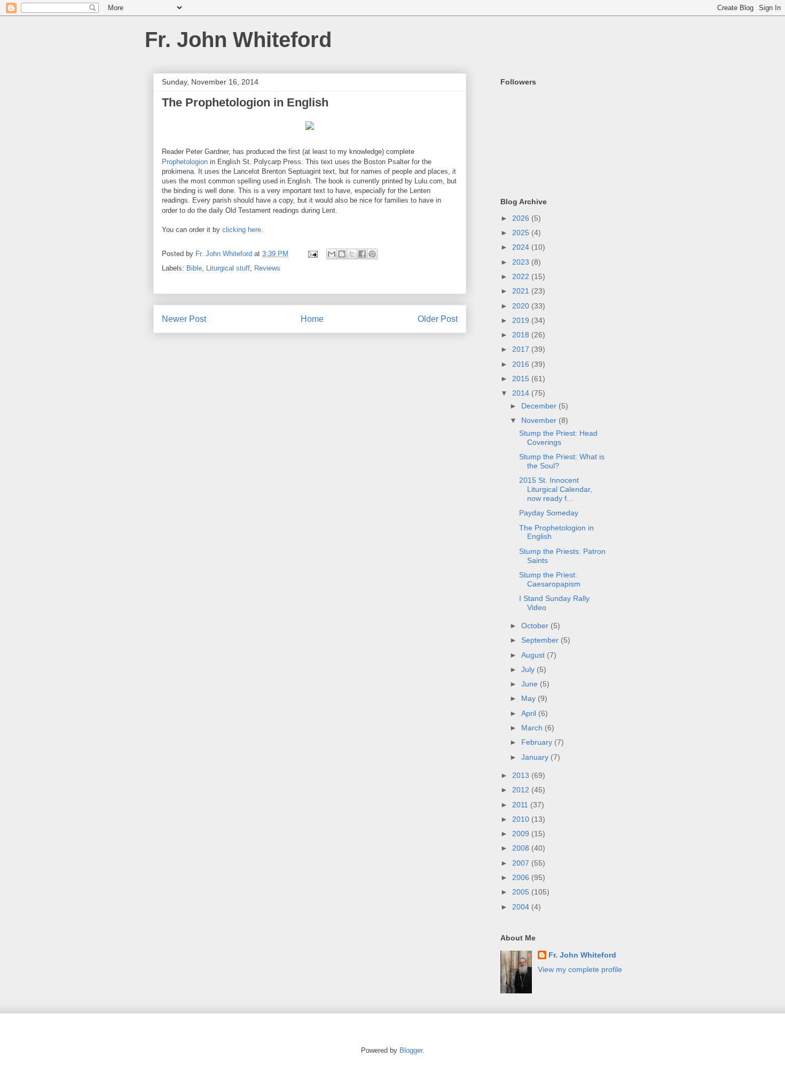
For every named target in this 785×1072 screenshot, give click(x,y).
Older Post (438, 318)
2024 (521, 247)
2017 (521, 349)
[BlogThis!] (341, 254)
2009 (521, 833)
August (534, 655)
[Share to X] (352, 254)
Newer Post (184, 318)
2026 (521, 218)
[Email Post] (312, 254)
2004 (521, 907)
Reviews (267, 268)
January (536, 757)
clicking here (241, 230)
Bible (194, 268)
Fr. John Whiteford (238, 39)
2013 (521, 775)
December (540, 406)
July (529, 669)
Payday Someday (548, 512)
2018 (521, 334)
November (540, 420)
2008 (521, 848)
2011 (521, 804)
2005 (521, 892)
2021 (521, 291)
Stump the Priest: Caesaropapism (549, 579)
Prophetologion (185, 162)
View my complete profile (580, 969)
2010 (521, 819)
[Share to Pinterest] (372, 254)
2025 (521, 232)
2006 (521, 877)
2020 (521, 306)
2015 (521, 378)
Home (312, 318)
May (529, 698)
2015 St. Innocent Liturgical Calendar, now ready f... (555, 489)
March (533, 727)
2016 (521, 364)
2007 (521, 863)
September (541, 640)
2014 (521, 393)
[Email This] (331, 254)
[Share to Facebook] (362, 254)
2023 (521, 262)
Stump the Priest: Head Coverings (558, 437)
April (529, 713)
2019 (521, 320)
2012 (521, 789)
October (536, 625)
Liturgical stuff (228, 268)
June (530, 684)
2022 (521, 276)
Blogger (410, 1050)
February (537, 742)
